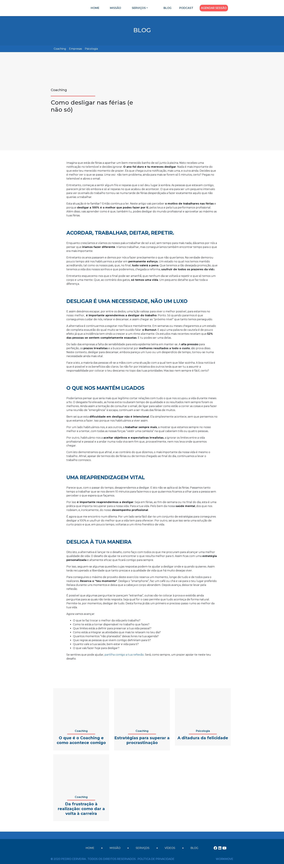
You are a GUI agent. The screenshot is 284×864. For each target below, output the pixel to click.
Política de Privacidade (156, 859)
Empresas (75, 48)
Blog (167, 8)
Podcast (186, 8)
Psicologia (91, 48)
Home (95, 8)
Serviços (139, 8)
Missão (115, 8)
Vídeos (170, 848)
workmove (224, 859)
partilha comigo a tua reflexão (124, 654)
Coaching (60, 48)
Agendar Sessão (214, 8)
